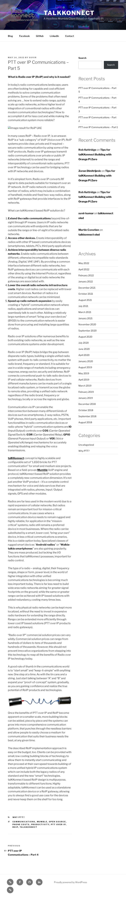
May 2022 (83, 263)
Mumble (42, 470)
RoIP (15, 827)
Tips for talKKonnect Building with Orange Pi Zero (95, 154)
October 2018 (85, 410)
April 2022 (83, 269)
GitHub (39, 36)
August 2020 (85, 336)
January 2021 (85, 318)
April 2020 (84, 355)
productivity (40, 824)
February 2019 (86, 391)
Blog (10, 36)
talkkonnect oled (89, 234)
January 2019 (85, 398)
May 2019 (83, 373)
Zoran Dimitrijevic (89, 170)
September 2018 (87, 416)
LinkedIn (54, 36)
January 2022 (85, 281)
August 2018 (85, 422)
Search (82, 58)
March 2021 (84, 312)
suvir (33, 57)
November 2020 (87, 324)
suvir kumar (86, 213)
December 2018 (87, 404)
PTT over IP (58, 824)
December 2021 (86, 287)
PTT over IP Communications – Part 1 (98, 127)
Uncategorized (86, 444)
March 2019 (84, 385)
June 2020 (84, 349)
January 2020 (85, 361)
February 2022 (86, 275)
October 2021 (85, 293)
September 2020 (87, 330)
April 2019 (83, 379)
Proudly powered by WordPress (70, 882)
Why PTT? (18, 817)
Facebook (24, 36)
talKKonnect (28, 827)
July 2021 (83, 306)
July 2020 (83, 342)
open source (57, 822)
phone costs (21, 824)
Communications (23, 822)
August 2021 (85, 300)
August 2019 (85, 367)
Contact (69, 36)
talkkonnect (69, 13)
